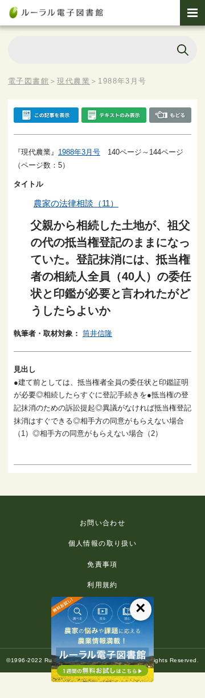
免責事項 (102, 564)
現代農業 (73, 81)
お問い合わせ (102, 523)
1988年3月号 (79, 152)
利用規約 (102, 585)
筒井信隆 (97, 333)
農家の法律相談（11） (76, 203)
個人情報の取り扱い (102, 543)
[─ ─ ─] (192, 13)
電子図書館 (28, 81)
